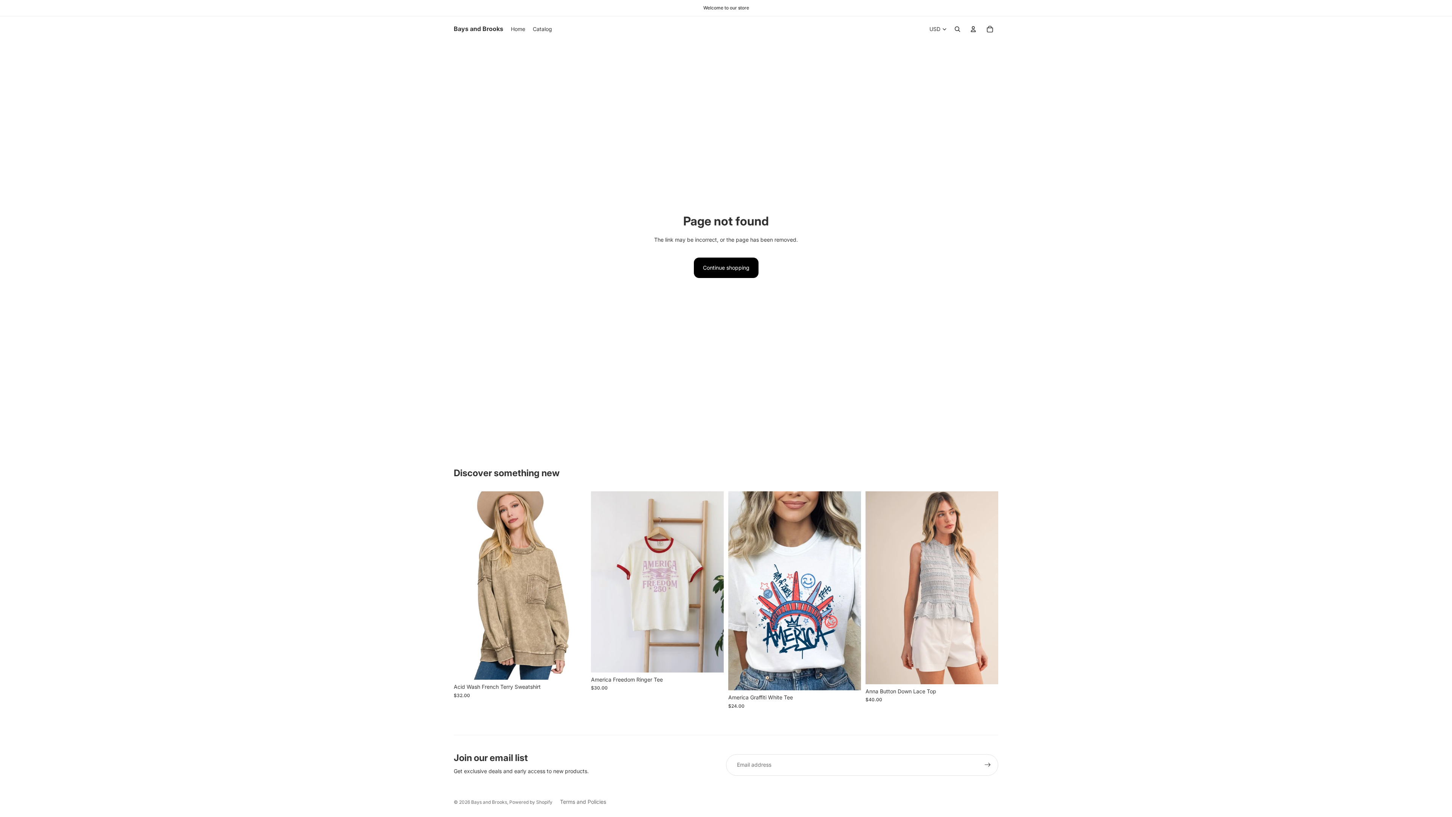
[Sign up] (987, 765)
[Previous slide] (877, 587)
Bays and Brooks (489, 802)
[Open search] (957, 29)
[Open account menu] (973, 29)
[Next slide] (987, 587)
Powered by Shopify (530, 802)
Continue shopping (726, 267)
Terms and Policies (583, 801)
